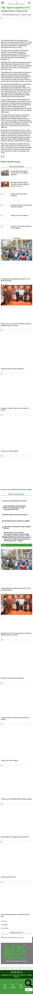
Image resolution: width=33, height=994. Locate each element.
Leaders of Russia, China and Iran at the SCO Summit (21, 206)
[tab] (16, 545)
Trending (12, 987)
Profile (21, 987)
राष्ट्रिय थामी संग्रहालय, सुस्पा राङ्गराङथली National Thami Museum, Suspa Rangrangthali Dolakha (15, 507)
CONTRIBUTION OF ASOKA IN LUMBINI (17, 521)
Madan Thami (12, 963)
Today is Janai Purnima (8, 877)
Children (12, 946)
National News (19, 953)
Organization (17, 955)
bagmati (6, 946)
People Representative (10, 958)
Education (7, 948)
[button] (29, 984)
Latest (5, 987)
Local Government (22, 950)
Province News (22, 958)
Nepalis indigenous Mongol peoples (15, 514)
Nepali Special (8, 955)
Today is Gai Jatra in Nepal (19, 215)
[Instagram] (21, 972)
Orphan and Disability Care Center (15, 501)
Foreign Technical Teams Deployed (12, 369)
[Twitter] (15, 972)
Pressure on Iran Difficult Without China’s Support (16, 489)
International (20, 948)
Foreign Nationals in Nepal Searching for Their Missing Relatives (19, 173)
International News (9, 950)
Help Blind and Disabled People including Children (17, 527)
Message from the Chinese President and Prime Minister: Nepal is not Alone (20, 184)
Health (13, 948)
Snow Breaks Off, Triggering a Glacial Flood (15, 837)
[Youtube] (18, 972)
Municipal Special (9, 953)
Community (19, 946)
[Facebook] (12, 972)
